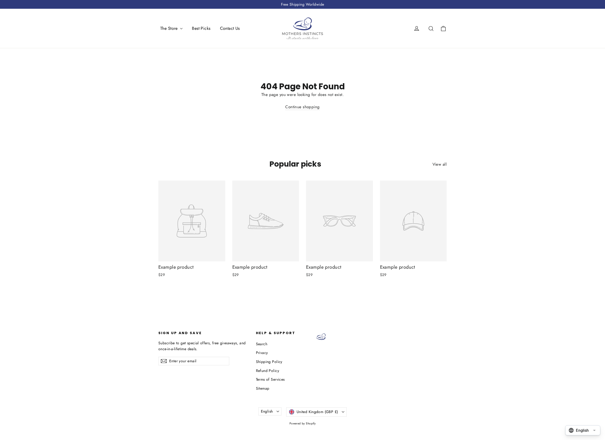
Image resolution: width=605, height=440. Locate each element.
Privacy (262, 352)
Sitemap (262, 388)
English (267, 411)
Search (262, 344)
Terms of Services (270, 379)
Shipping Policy (269, 361)
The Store (169, 28)
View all (439, 164)
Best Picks (201, 28)
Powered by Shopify (303, 423)
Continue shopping (302, 107)
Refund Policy (267, 370)
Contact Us (230, 28)
